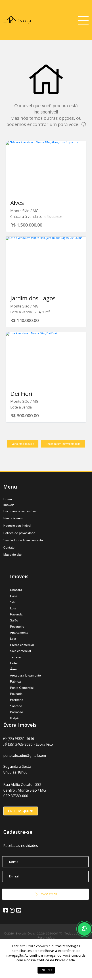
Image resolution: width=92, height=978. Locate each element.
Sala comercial (20, 651)
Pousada (16, 693)
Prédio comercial (22, 645)
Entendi (46, 970)
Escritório (16, 700)
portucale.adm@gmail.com (24, 755)
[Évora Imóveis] (19, 20)
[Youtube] (18, 910)
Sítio (13, 602)
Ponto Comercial (21, 687)
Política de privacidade (19, 533)
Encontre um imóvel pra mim (63, 444)
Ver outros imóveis (23, 444)
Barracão (16, 712)
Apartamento (19, 632)
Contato (9, 547)
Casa (13, 596)
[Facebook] (5, 910)
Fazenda (16, 614)
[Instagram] (12, 910)
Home (7, 499)
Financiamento (13, 518)
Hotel (13, 663)
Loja (13, 638)
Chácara (16, 590)
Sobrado (16, 706)
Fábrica (15, 681)
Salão (14, 620)
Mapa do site (12, 554)
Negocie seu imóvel (17, 525)
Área (13, 669)
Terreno (15, 657)
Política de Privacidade (56, 960)
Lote (13, 608)
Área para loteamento (25, 675)
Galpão (15, 718)
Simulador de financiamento (23, 540)
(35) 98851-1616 (21, 738)
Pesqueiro (17, 626)
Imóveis (8, 504)
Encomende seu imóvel (19, 511)
